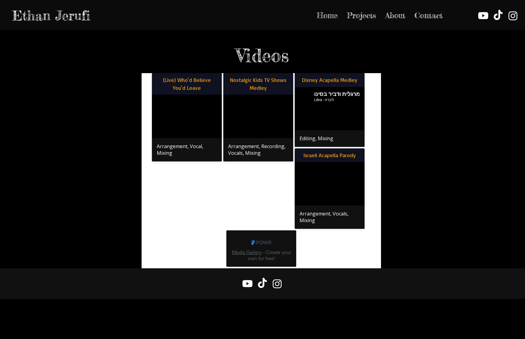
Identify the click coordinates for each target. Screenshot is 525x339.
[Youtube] (483, 16)
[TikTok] (498, 16)
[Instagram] (513, 16)
